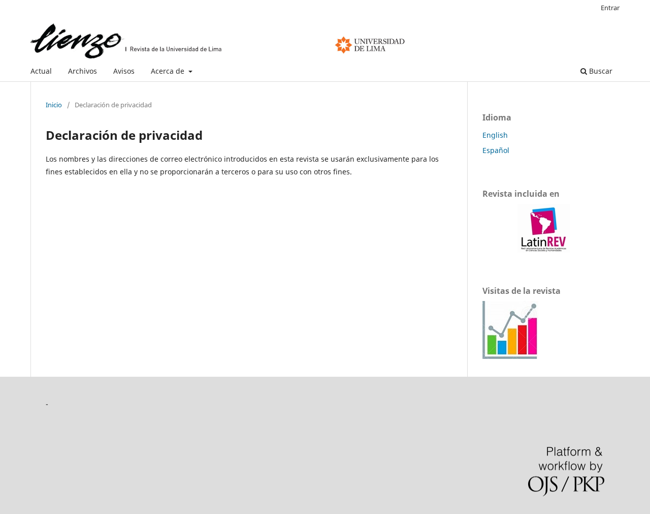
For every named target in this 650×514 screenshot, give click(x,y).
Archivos (82, 71)
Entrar (610, 7)
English (495, 135)
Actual (41, 71)
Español (495, 150)
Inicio (54, 104)
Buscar (599, 71)
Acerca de (168, 71)
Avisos (124, 71)
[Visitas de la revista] (510, 356)
